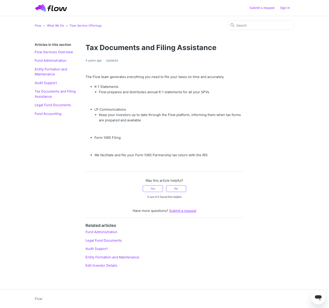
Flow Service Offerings (86, 25)
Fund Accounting (48, 114)
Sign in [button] (285, 8)
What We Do (55, 25)
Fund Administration (50, 60)
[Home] (51, 8)
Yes (153, 188)
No (176, 188)
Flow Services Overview (54, 52)
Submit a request (262, 8)
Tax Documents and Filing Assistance (55, 94)
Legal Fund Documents (53, 105)
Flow (38, 25)
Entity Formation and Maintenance (51, 71)
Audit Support (46, 83)
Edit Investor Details (101, 265)
